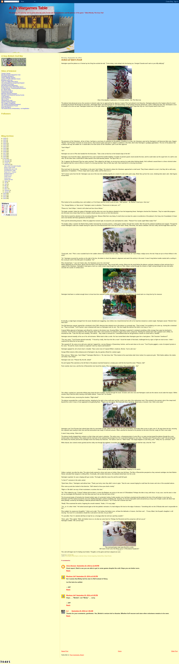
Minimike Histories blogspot (9, 93)
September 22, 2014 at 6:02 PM (87, 576)
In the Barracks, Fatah (9, 170)
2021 (4, 146)
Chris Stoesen (71, 566)
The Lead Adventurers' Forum (9, 105)
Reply (68, 571)
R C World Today (6, 89)
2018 (4, 151)
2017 (4, 153)
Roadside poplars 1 (9, 173)
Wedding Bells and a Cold (10, 169)
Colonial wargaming (92, 555)
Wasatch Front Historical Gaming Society (12, 95)
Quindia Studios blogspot (8, 101)
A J (67, 611)
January (6, 192)
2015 (4, 156)
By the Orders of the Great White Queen (12, 87)
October (6, 162)
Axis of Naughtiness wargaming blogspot (12, 83)
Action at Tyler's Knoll (9, 167)
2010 (4, 198)
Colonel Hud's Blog (6, 92)
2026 (4, 138)
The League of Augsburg (8, 103)
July (5, 182)
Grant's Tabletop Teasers (8, 77)
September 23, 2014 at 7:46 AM (82, 611)
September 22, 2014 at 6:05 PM (87, 595)
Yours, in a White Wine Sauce (9, 81)
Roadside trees (8, 175)
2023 (4, 143)
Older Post (174, 651)
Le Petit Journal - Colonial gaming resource (13, 88)
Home (120, 651)
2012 (4, 195)
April (5, 187)
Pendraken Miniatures (7, 76)
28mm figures (75, 555)
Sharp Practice (108, 555)
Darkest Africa (100, 555)
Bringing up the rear (7, 80)
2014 (4, 158)
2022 (4, 145)
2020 (4, 148)
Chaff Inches (7, 178)
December (7, 159)
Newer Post (64, 651)
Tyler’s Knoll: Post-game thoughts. (12, 166)
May (5, 185)
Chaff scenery (7, 176)
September (7, 164)
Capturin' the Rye (8, 179)
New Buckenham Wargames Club (10, 74)
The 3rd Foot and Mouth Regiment (11, 104)
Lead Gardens (5, 96)
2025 (4, 140)
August (6, 181)
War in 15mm (5, 99)
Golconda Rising (6, 97)
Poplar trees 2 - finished (10, 172)
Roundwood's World (7, 91)
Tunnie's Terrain (5, 73)
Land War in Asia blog (7, 84)
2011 (4, 196)
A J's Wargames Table (28, 8)
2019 (4, 150)
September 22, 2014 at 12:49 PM (88, 566)
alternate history (83, 555)
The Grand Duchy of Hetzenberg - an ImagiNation (15, 108)
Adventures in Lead (6, 100)
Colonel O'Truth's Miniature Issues (11, 79)
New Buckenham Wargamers (9, 85)
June (5, 184)
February (6, 190)
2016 (4, 155)
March (6, 188)
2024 (4, 141)
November (7, 161)
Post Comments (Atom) (77, 655)
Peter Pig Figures (6, 107)
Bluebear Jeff (71, 576)
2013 (4, 193)
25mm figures (68, 555)
